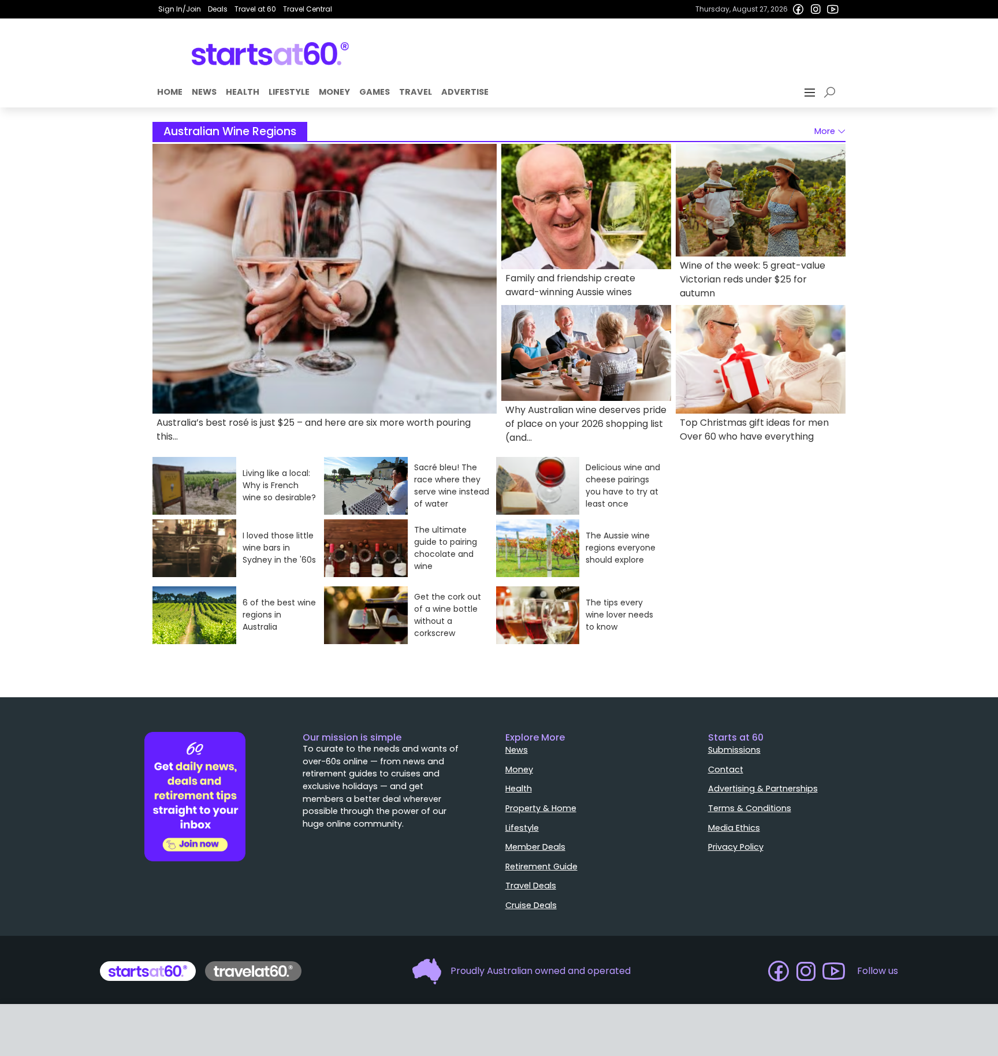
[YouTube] (833, 9)
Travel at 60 (255, 9)
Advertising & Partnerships (763, 788)
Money (334, 92)
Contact (725, 769)
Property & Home (540, 808)
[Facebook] (798, 9)
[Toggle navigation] (810, 92)
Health (242, 92)
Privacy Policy (736, 847)
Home (170, 92)
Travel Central (307, 9)
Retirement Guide (541, 866)
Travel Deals (530, 885)
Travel (415, 92)
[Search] (831, 92)
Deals (218, 9)
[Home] (270, 53)
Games (374, 92)
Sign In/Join (179, 9)
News (204, 92)
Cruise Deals (531, 905)
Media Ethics (734, 828)
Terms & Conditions (749, 808)
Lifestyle (289, 92)
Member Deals (535, 847)
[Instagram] (815, 9)
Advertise (465, 92)
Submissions (734, 750)
